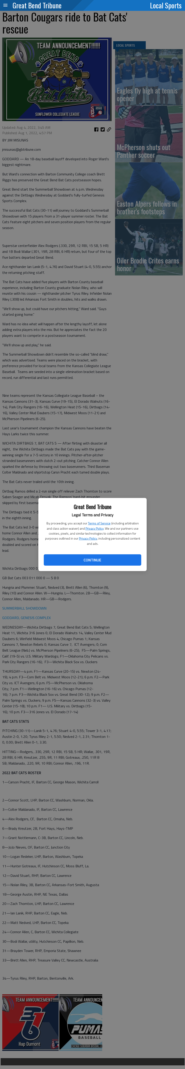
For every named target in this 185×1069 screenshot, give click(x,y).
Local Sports (166, 5)
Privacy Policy (95, 528)
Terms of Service (99, 523)
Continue (92, 560)
